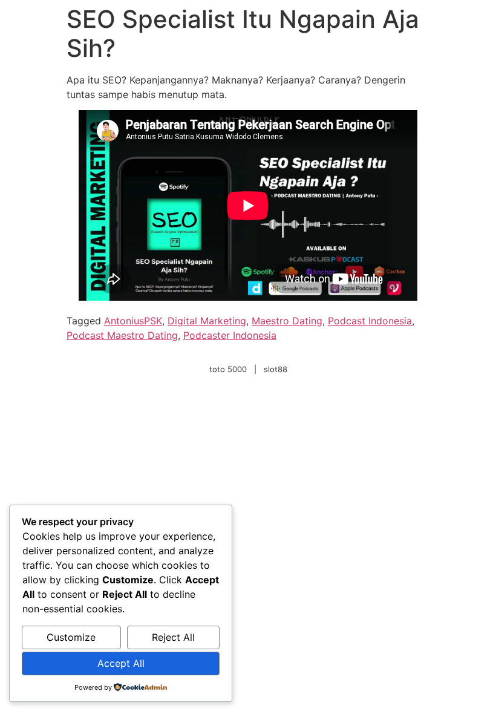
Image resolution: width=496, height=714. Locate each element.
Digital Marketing (207, 321)
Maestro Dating (287, 321)
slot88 (275, 369)
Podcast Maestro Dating (122, 335)
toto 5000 (228, 369)
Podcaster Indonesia (229, 335)
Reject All (173, 637)
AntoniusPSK (133, 321)
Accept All (121, 663)
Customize (71, 637)
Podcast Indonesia (370, 321)
